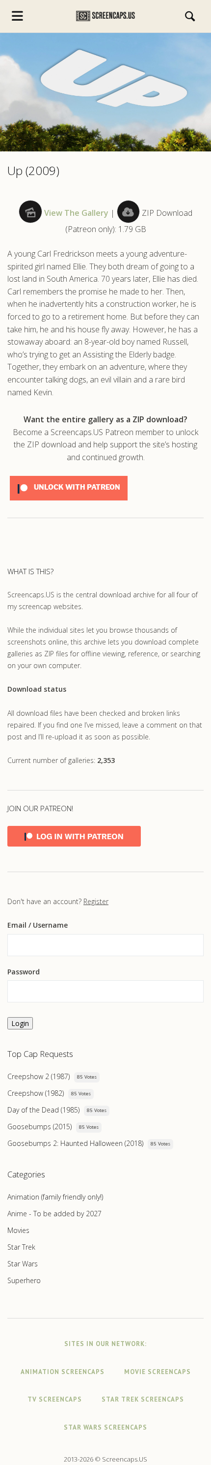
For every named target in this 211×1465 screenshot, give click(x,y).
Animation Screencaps (63, 1372)
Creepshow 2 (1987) (38, 1076)
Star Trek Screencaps (143, 1399)
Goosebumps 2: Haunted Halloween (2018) (75, 1143)
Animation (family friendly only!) (55, 1196)
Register (95, 901)
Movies (18, 1230)
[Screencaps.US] (105, 16)
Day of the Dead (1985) (43, 1109)
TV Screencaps (54, 1399)
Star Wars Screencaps (105, 1427)
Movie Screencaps (157, 1372)
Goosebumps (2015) (39, 1126)
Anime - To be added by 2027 (54, 1213)
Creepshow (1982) (35, 1093)
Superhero (24, 1280)
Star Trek (21, 1247)
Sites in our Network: (105, 1344)
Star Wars (22, 1263)
